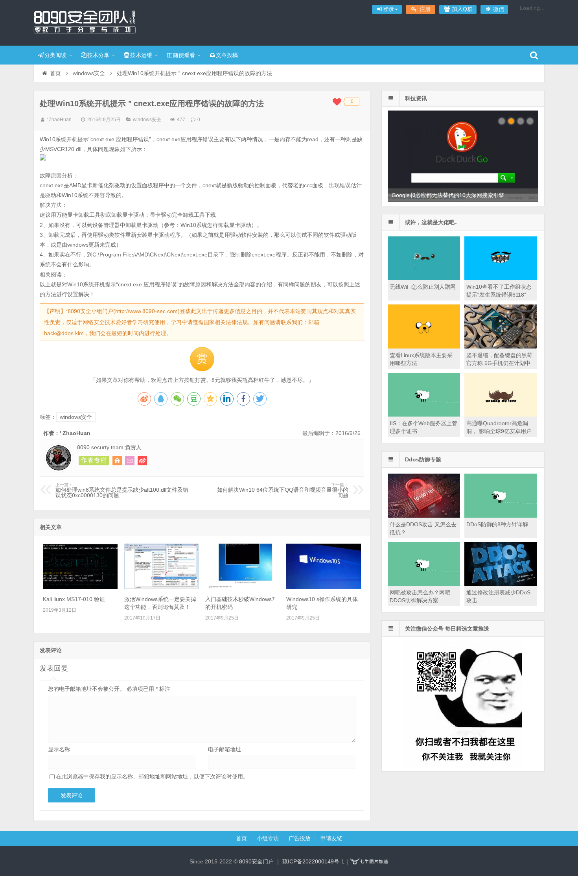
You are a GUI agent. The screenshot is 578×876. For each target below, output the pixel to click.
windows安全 (89, 73)
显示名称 (59, 749)
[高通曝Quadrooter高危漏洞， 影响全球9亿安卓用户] (500, 414)
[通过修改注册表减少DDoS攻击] (500, 584)
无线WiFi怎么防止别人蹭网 (423, 287)
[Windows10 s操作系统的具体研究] (323, 587)
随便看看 (184, 55)
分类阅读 (55, 55)
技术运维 (141, 55)
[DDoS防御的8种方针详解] (500, 516)
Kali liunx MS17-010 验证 (74, 599)
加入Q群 (461, 9)
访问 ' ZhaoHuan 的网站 (117, 460)
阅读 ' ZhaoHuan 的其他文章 (94, 460)
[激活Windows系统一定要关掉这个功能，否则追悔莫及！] (161, 587)
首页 (55, 73)
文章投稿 (227, 55)
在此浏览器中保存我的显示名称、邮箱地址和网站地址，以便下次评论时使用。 (152, 776)
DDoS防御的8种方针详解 (497, 524)
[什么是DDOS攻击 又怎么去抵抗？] (424, 516)
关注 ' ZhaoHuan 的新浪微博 (142, 460)
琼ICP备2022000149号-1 (313, 861)
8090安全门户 (84, 21)
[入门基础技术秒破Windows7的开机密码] (242, 587)
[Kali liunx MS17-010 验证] (80, 587)
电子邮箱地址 (224, 749)
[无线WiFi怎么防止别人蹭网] (424, 278)
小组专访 (268, 838)
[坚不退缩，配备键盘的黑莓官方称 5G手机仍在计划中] (500, 346)
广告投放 (300, 838)
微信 (497, 9)
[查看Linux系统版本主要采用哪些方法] (424, 346)
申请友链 (331, 838)
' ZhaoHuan (59, 119)
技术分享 (98, 55)
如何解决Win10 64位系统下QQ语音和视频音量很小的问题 (282, 490)
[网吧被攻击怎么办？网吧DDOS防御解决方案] (424, 584)
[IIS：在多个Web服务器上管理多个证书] (424, 414)
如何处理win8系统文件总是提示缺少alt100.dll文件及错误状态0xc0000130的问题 (121, 490)
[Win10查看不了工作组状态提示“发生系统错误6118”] (500, 278)
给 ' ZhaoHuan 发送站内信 (129, 460)
